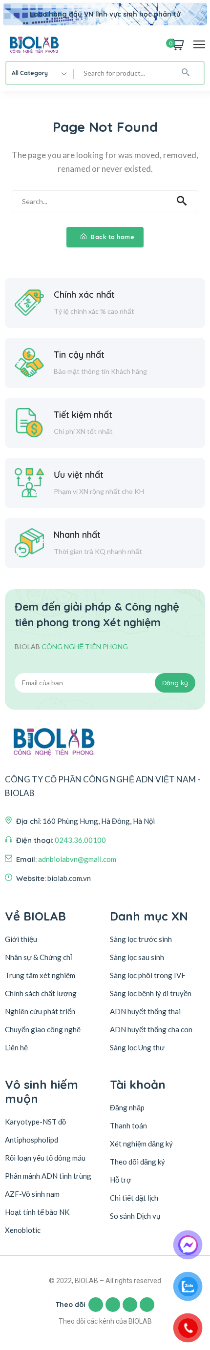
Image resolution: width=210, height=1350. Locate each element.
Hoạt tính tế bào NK (37, 1211)
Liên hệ (16, 1047)
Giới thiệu (21, 939)
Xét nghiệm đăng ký (141, 1143)
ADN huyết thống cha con (151, 1029)
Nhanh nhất (77, 534)
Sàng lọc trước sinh (141, 939)
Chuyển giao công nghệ (43, 1029)
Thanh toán (128, 1125)
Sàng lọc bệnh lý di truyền (150, 993)
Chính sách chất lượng (41, 993)
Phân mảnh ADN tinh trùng (48, 1175)
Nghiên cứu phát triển (40, 1011)
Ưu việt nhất (79, 474)
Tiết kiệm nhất (83, 414)
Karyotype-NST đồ (35, 1121)
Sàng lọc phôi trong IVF (148, 975)
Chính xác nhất (84, 294)
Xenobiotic (23, 1230)
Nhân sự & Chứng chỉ (38, 957)
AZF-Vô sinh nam (32, 1193)
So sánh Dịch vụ (135, 1215)
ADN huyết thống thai (145, 1011)
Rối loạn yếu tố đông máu (45, 1157)
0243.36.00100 (80, 840)
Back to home (112, 237)
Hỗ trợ (120, 1179)
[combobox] (40, 73)
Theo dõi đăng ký (137, 1161)
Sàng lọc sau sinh (137, 957)
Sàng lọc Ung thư (137, 1047)
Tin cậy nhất (79, 354)
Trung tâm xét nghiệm (40, 975)
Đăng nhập (127, 1107)
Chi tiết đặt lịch (134, 1197)
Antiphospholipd (31, 1139)
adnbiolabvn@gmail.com (77, 859)
